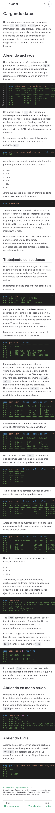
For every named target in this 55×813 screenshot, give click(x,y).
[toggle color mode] (44, 3)
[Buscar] (49, 4)
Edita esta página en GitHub (18, 787)
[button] (4, 4)
